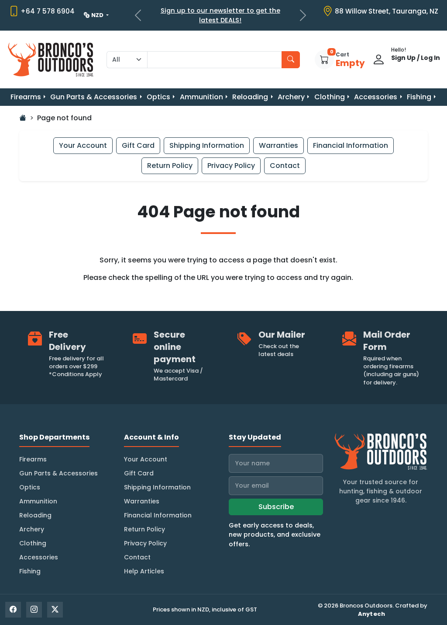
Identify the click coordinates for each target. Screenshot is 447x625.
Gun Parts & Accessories (93, 97)
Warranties (278, 145)
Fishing (419, 97)
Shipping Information (206, 145)
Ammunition (201, 97)
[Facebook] (13, 610)
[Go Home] (22, 118)
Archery (291, 97)
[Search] (291, 59)
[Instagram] (34, 610)
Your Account (83, 145)
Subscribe (276, 507)
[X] (55, 610)
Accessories (375, 97)
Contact (285, 166)
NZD (98, 15)
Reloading (250, 97)
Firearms (25, 97)
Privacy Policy (231, 166)
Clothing (329, 97)
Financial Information (350, 145)
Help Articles (144, 571)
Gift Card (138, 145)
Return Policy (170, 166)
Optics (158, 97)
